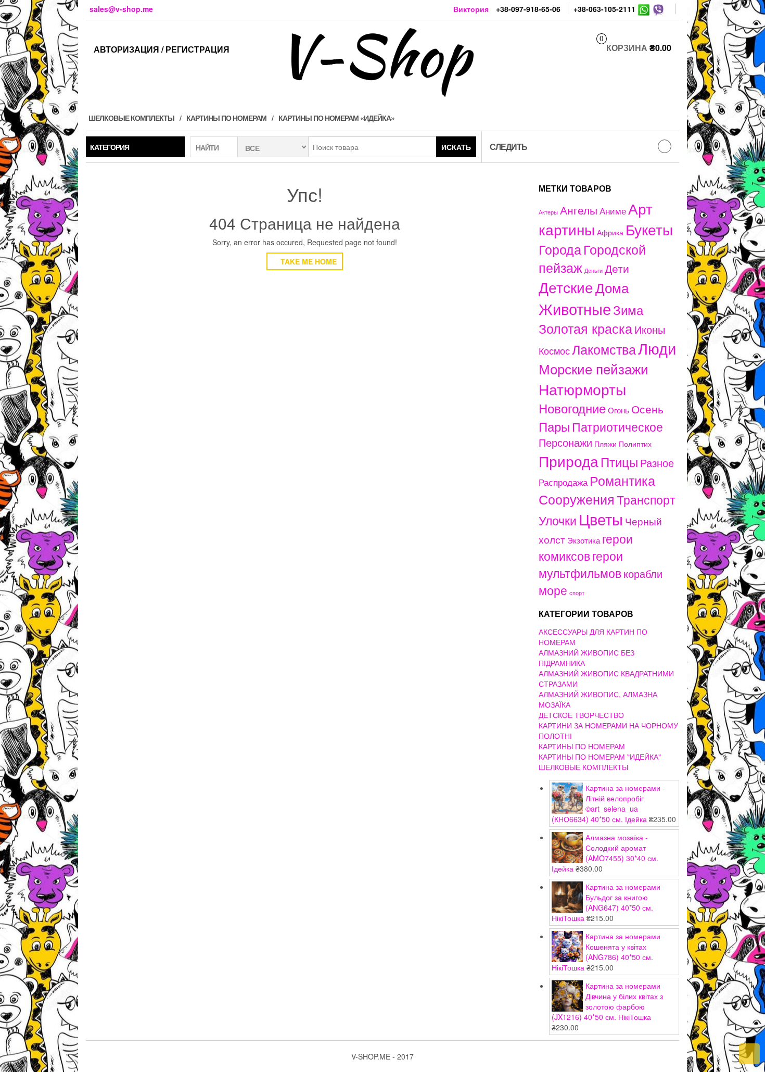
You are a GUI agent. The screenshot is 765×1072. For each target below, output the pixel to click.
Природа (568, 460)
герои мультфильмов (581, 564)
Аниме (613, 210)
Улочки (558, 520)
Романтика (622, 480)
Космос (554, 350)
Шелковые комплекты (131, 117)
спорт (576, 593)
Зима (628, 310)
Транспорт (646, 499)
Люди (657, 348)
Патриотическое (617, 426)
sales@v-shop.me (121, 9)
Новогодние (572, 408)
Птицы (619, 461)
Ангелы (578, 210)
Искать (456, 147)
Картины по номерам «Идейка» (336, 117)
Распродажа (563, 482)
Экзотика (583, 540)
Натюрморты (582, 389)
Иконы (649, 329)
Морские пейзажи (593, 368)
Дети (617, 268)
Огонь (618, 410)
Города (560, 249)
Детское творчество (581, 715)
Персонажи (565, 442)
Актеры (548, 212)
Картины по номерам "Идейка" (600, 756)
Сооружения (577, 499)
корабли (642, 573)
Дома (612, 287)
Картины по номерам (226, 117)
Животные (575, 308)
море (553, 590)
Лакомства (604, 348)
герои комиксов (586, 546)
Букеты (649, 229)
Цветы (601, 518)
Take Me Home (307, 261)
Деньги (593, 270)
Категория (109, 147)
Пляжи (605, 443)
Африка (610, 232)
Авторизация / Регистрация (162, 49)
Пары (554, 426)
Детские (566, 286)
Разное (657, 462)
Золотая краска (585, 328)
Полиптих (635, 443)
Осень (647, 408)
